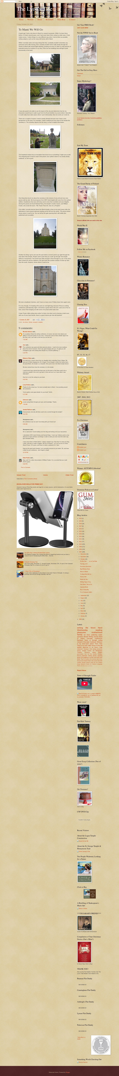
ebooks (95, 655)
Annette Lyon (82, 447)
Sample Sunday (81, 662)
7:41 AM (25, 339)
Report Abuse (81, 670)
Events (89, 650)
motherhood (97, 632)
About (39, 19)
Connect (72, 19)
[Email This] (37, 320)
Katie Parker (26, 457)
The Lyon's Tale (34, 8)
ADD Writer (83, 665)
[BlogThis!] (39, 320)
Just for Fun (88, 654)
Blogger (68, 1072)
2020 (80, 518)
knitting (90, 655)
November (83, 556)
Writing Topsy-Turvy (85, 582)
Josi (24, 345)
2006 (80, 619)
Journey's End (88, 649)
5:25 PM (25, 353)
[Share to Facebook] (42, 320)
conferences (98, 638)
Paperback (80, 73)
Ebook (79, 75)
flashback (80, 640)
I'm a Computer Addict (86, 592)
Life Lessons (94, 660)
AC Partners (93, 664)
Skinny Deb (83, 576)
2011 (80, 541)
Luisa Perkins (27, 384)
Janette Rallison (27, 409)
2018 (80, 523)
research (35, 322)
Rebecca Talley (27, 358)
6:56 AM (25, 424)
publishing (94, 635)
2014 (80, 534)
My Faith (100, 660)
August (83, 598)
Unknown (25, 399)
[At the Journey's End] (83, 851)
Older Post (69, 475)
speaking (99, 655)
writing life (82, 628)
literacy (88, 662)
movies (95, 654)
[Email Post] (33, 319)
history (30, 322)
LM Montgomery (97, 650)
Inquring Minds (84, 587)
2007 (80, 552)
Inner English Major (86, 660)
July (82, 600)
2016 (80, 528)
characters (80, 649)
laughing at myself (88, 657)
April (82, 608)
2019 (80, 521)
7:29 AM (25, 404)
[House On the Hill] (82, 841)
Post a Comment (25, 467)
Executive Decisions (85, 566)
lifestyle (86, 636)
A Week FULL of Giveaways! (32, 571)
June (82, 603)
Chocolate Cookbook (89, 642)
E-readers (87, 659)
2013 (80, 536)
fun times (25, 322)
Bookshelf (49, 19)
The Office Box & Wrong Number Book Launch (37, 552)
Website (30, 19)
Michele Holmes (27, 331)
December (83, 554)
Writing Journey (94, 636)
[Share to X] (40, 320)
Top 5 (82, 659)
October (83, 559)
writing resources (97, 649)
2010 (80, 544)
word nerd (96, 657)
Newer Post (21, 475)
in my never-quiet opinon (85, 644)
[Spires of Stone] (82, 908)
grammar (85, 647)
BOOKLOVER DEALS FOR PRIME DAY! (30, 484)
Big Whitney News (85, 569)
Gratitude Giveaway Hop (30, 562)
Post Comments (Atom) (30, 478)
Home (21, 19)
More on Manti (84, 571)
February (83, 613)
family (79, 635)
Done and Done (88, 665)
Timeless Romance (83, 652)
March (82, 611)
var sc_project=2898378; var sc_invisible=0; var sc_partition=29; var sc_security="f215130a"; (89, 695)
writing (100, 640)
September (84, 595)
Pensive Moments (82, 655)
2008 (80, 549)
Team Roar (61, 19)
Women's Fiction (85, 664)
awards (79, 647)
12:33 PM (25, 452)
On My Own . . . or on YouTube (88, 561)
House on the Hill (97, 645)
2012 (80, 539)
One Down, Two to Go (86, 584)
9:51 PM (25, 414)
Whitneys (99, 642)
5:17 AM (25, 394)
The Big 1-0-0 (83, 564)
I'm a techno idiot (94, 659)
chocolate (90, 638)
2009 (80, 546)
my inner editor (86, 645)
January (83, 616)
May (82, 605)
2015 (80, 531)
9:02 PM (25, 379)
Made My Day (84, 579)
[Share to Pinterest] (44, 320)
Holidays (100, 654)
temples (40, 322)
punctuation (80, 654)
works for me (94, 662)
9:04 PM (25, 464)
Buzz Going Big (84, 589)
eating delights (97, 652)
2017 (80, 526)
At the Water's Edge (95, 647)
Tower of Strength (90, 640)
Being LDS (80, 657)
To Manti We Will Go (85, 574)
